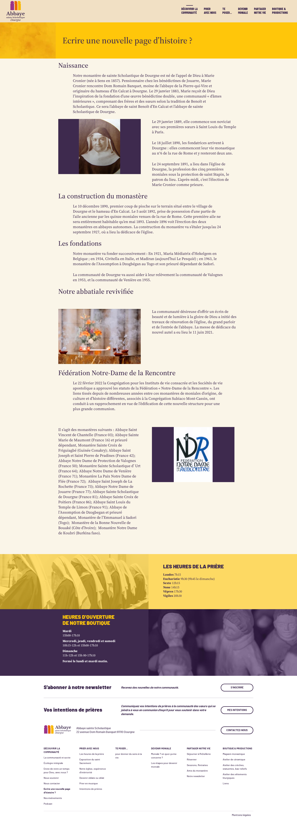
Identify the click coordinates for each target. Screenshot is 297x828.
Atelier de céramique (234, 759)
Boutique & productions (280, 11)
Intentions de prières (90, 789)
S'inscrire (237, 687)
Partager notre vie (260, 11)
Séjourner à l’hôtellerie (199, 754)
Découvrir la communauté (189, 11)
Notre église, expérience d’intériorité (92, 771)
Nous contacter (52, 783)
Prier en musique (88, 783)
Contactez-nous (237, 730)
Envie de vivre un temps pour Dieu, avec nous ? (56, 771)
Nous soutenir (51, 778)
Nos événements (53, 798)
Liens (226, 783)
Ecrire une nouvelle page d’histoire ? (57, 791)
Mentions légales (241, 815)
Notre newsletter (196, 776)
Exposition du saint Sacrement (89, 761)
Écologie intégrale (53, 763)
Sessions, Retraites (197, 765)
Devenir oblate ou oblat (91, 778)
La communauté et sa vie (57, 758)
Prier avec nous (210, 11)
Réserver (192, 759)
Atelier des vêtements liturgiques (235, 776)
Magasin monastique (234, 754)
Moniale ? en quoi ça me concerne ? (164, 756)
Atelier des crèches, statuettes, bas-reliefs (235, 767)
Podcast (48, 804)
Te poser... (227, 11)
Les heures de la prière (91, 754)
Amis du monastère (197, 771)
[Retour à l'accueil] (15, 11)
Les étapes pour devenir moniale (164, 765)
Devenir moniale (243, 11)
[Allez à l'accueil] (57, 730)
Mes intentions (237, 710)
